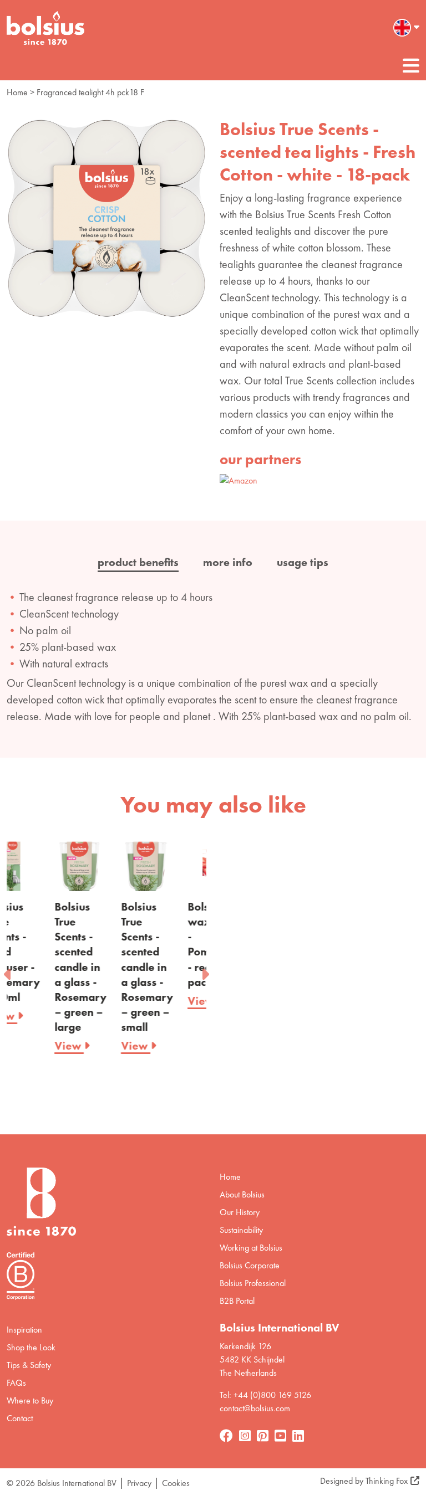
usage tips (302, 562)
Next (204, 970)
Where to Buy (30, 1400)
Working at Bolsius (251, 1247)
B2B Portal (237, 1301)
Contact (20, 1418)
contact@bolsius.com (255, 1408)
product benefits (138, 562)
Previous (8, 970)
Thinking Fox (387, 1481)
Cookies (176, 1483)
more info (227, 562)
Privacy (139, 1483)
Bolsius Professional (253, 1283)
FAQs (16, 1383)
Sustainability (241, 1230)
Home (17, 92)
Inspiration (24, 1329)
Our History (240, 1212)
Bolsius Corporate (250, 1265)
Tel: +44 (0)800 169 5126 (265, 1395)
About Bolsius (242, 1194)
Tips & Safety (29, 1365)
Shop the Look (31, 1347)
